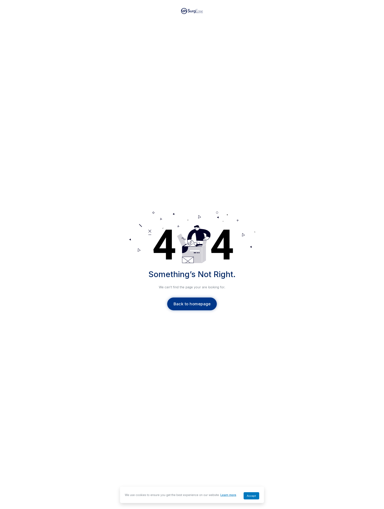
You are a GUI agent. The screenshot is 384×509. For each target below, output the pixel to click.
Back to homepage (192, 304)
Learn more (228, 495)
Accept (251, 495)
